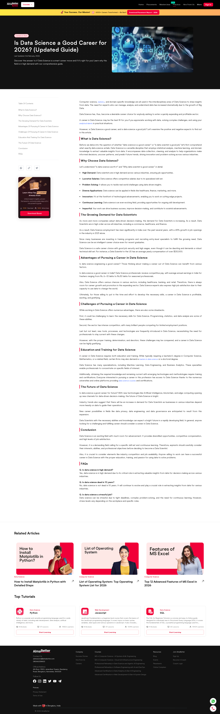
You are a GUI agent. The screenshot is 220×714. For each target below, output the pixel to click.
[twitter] (37, 168)
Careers (79, 663)
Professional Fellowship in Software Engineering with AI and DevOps (120, 667)
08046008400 (39, 661)
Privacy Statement (39, 692)
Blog (155, 656)
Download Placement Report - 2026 (143, 12)
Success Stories (82, 656)
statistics (101, 102)
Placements (157, 663)
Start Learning (45, 632)
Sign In (208, 4)
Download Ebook (35, 213)
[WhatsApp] (213, 701)
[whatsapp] (21, 168)
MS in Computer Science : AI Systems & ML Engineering (115, 656)
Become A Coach (179, 660)
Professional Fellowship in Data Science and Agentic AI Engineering (120, 663)
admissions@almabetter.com (43, 659)
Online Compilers (159, 667)
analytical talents (85, 123)
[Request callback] (213, 708)
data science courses (127, 380)
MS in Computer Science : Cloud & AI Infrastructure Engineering (118, 660)
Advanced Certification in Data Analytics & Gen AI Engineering (118, 671)
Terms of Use (37, 695)
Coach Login (178, 663)
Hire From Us (80, 660)
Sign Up (176, 656)
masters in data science (148, 359)
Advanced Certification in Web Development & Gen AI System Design (120, 674)
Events (155, 660)
